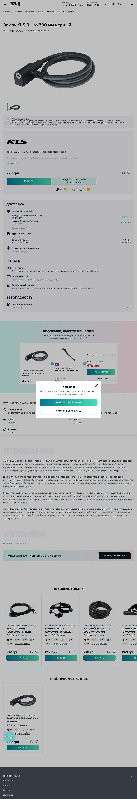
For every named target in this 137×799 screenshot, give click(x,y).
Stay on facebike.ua (68, 411)
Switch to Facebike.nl (68, 402)
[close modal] (96, 386)
